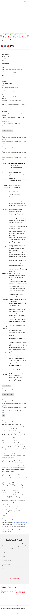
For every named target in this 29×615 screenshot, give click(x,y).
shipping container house (18, 77)
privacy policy (4, 610)
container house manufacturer (20, 522)
